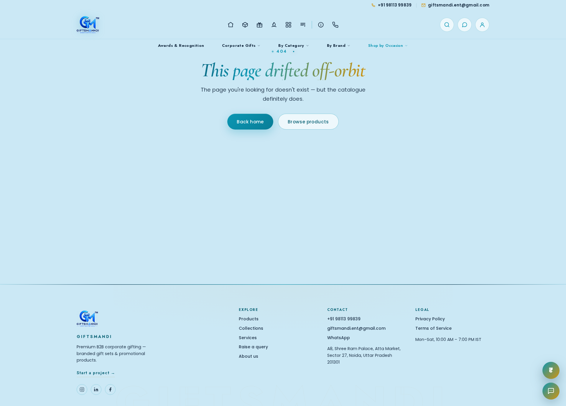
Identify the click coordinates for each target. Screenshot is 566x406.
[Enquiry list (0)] (465, 25)
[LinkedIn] (96, 389)
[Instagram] (82, 389)
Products (249, 319)
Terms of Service (433, 328)
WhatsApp (338, 338)
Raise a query (253, 347)
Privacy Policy (430, 319)
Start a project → (96, 373)
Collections (251, 328)
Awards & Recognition (181, 45)
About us (248, 356)
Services (248, 338)
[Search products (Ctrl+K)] (447, 25)
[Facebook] (110, 389)
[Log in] (482, 25)
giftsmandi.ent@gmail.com (356, 328)
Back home (250, 122)
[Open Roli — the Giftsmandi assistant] (551, 391)
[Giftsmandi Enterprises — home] (88, 25)
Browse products (308, 122)
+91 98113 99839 (344, 319)
